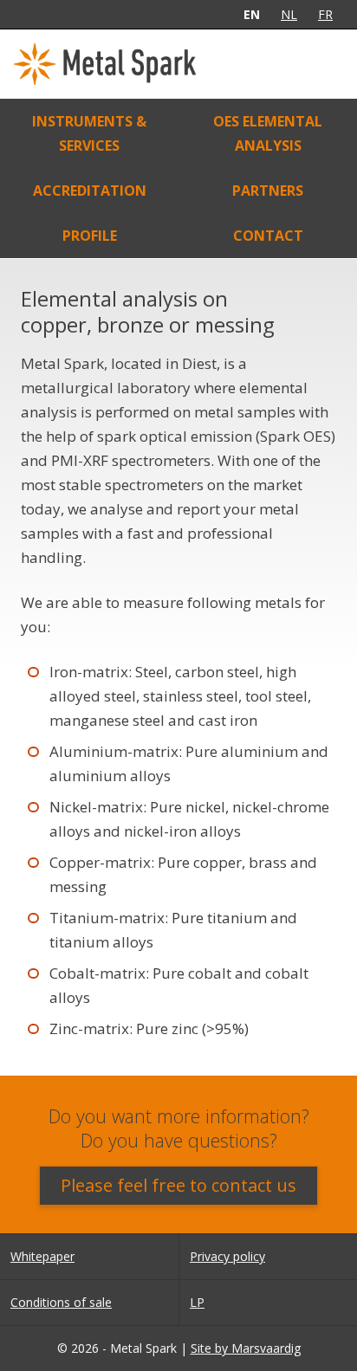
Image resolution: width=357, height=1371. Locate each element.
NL (289, 14)
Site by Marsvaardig (246, 1348)
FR (325, 14)
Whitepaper (42, 1256)
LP (197, 1302)
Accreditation (89, 190)
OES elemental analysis (267, 133)
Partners (267, 190)
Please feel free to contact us (178, 1185)
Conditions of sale (61, 1302)
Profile (89, 235)
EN (251, 14)
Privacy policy (227, 1256)
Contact (268, 235)
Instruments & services (89, 133)
